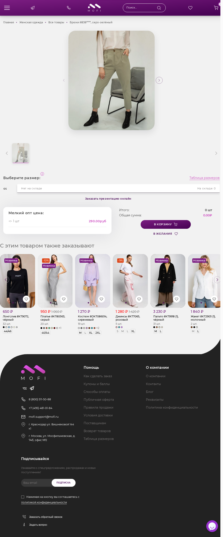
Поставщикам (95, 423)
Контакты (153, 384)
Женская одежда (31, 22)
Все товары (56, 22)
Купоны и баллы (97, 384)
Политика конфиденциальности (172, 407)
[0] (216, 7)
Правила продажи (98, 407)
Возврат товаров (97, 431)
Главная (8, 22)
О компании (156, 376)
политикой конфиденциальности (44, 502)
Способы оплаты (97, 392)
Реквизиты (155, 400)
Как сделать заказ (98, 376)
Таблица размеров (204, 178)
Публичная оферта (99, 400)
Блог (150, 392)
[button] (159, 80)
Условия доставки (98, 415)
